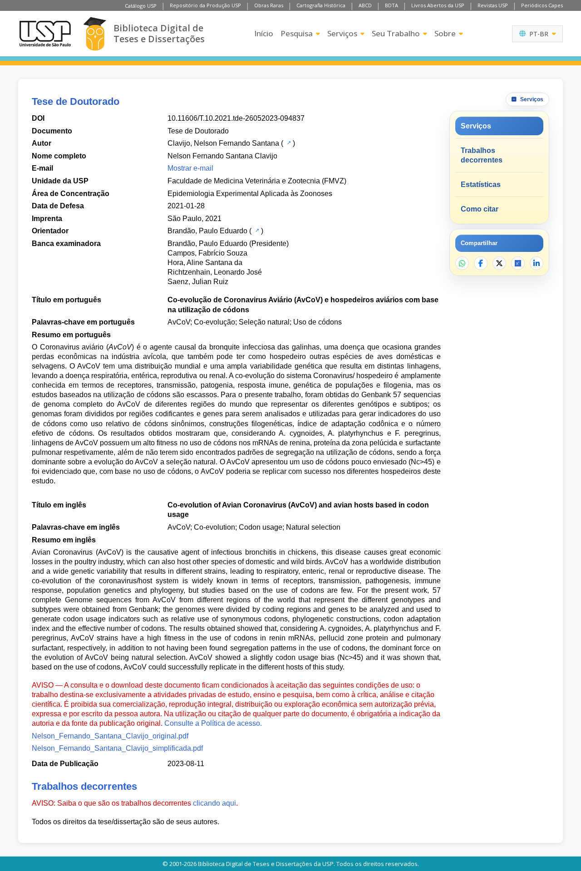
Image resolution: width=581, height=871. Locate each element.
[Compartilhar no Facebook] (480, 263)
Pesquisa (297, 33)
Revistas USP (493, 5)
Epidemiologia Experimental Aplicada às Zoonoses (249, 193)
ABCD (365, 5)
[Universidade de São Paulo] (45, 33)
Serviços (342, 33)
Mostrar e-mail (190, 168)
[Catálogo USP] (288, 142)
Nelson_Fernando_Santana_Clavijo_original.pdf (110, 736)
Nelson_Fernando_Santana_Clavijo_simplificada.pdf (117, 748)
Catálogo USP (141, 5)
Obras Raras (268, 5)
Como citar (479, 209)
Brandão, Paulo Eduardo (207, 231)
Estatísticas (481, 184)
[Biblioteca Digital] (94, 34)
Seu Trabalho (396, 33)
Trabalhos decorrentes (481, 155)
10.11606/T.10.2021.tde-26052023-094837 (236, 118)
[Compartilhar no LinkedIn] (536, 263)
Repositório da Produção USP (205, 5)
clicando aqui (214, 803)
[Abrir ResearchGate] (518, 263)
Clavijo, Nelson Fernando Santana (223, 143)
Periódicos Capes (542, 5)
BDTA (391, 5)
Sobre (445, 33)
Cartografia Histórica (320, 5)
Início (263, 33)
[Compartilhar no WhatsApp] (462, 263)
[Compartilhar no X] (499, 263)
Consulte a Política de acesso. (213, 723)
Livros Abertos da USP (437, 5)
